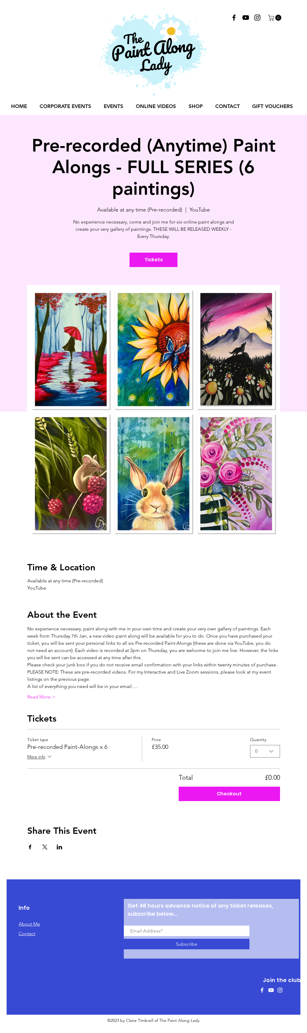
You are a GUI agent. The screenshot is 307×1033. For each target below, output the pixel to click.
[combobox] (265, 751)
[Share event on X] (45, 847)
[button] (275, 18)
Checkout (229, 793)
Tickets (154, 259)
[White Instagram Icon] (280, 990)
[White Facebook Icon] (262, 990)
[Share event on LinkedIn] (59, 847)
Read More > (41, 697)
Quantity (258, 739)
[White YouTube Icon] (271, 990)
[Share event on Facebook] (30, 847)
